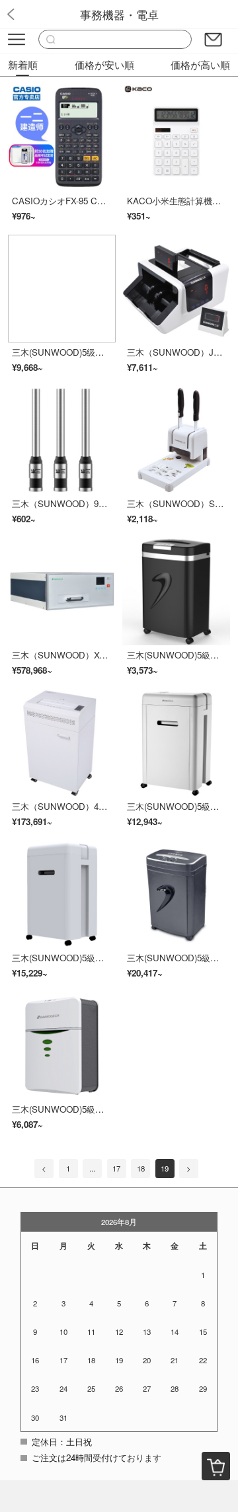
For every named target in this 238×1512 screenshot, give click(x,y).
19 (165, 1168)
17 (116, 1168)
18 (141, 1168)
